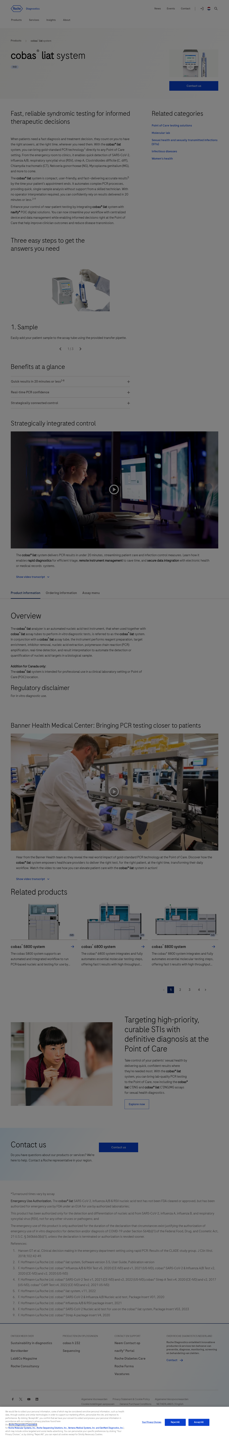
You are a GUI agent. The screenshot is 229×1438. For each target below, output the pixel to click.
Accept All (199, 1422)
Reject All (175, 1422)
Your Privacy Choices (151, 1422)
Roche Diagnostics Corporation (23, 1424)
